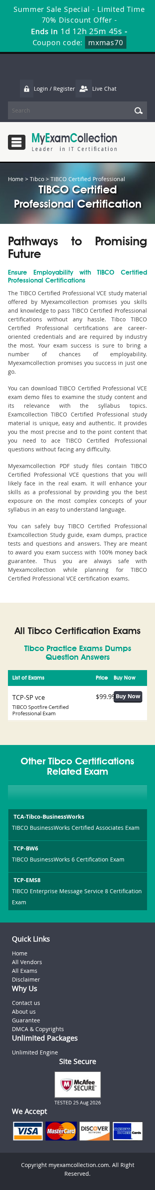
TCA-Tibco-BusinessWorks (49, 816)
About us (24, 1011)
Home (15, 179)
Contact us (26, 1003)
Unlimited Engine (35, 1052)
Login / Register (54, 88)
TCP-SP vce (28, 697)
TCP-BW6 (26, 848)
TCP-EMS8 (27, 880)
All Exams (24, 970)
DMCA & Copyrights (38, 1029)
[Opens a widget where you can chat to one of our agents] (100, 1141)
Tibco (37, 179)
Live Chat (104, 88)
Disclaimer (26, 979)
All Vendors (27, 962)
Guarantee (26, 1020)
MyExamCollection (74, 142)
